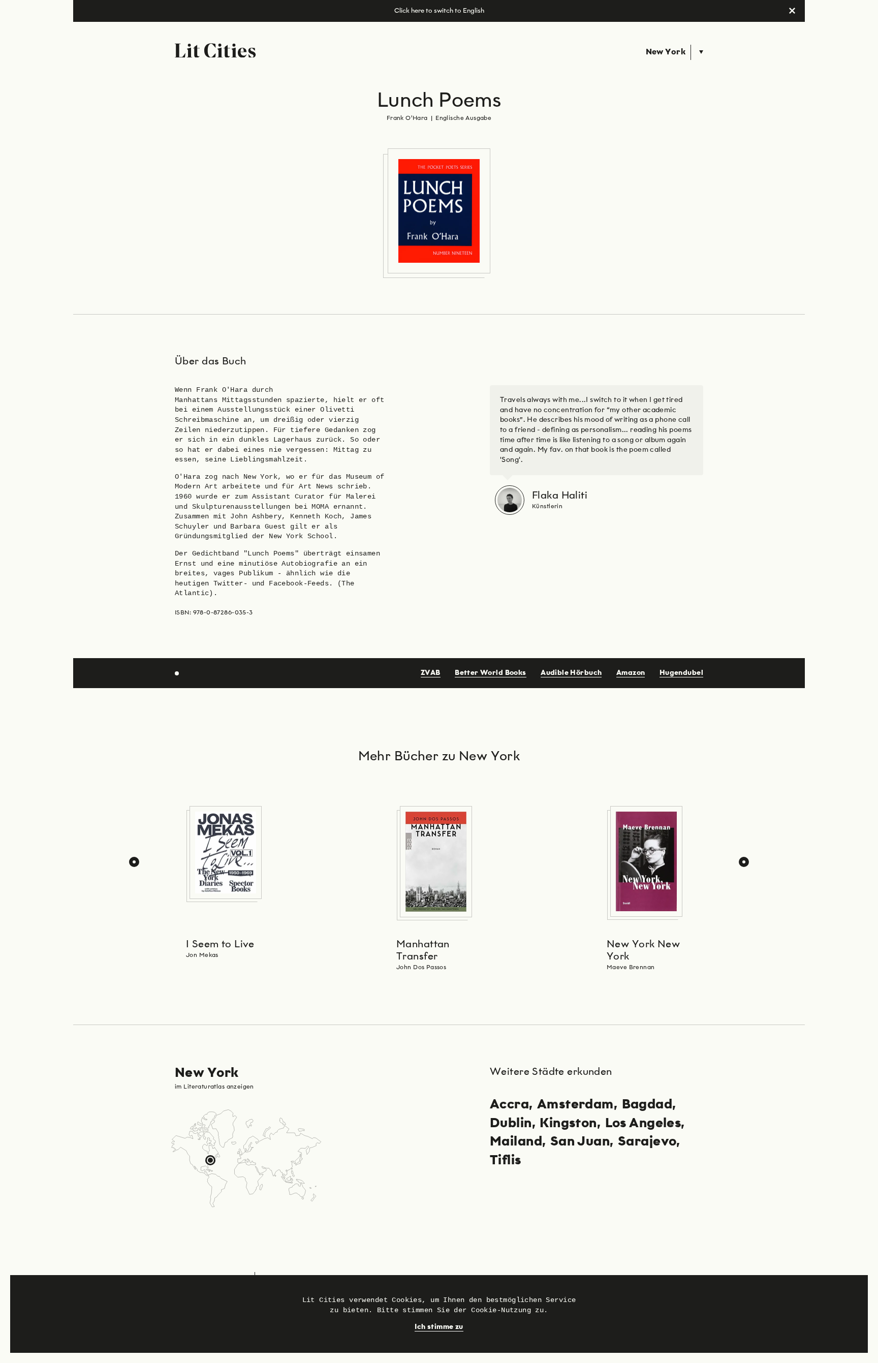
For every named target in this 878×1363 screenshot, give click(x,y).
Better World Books (490, 672)
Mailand (516, 1142)
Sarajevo (647, 1142)
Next (744, 862)
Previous (134, 862)
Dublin (511, 1123)
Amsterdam (575, 1104)
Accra (509, 1104)
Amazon (630, 672)
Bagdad (647, 1104)
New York (665, 52)
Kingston (568, 1123)
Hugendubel (681, 672)
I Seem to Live (220, 944)
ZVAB (431, 672)
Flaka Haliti (559, 495)
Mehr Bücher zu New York (439, 756)
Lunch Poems (439, 101)
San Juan (580, 1142)
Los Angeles (643, 1123)
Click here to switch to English (439, 11)
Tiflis (505, 1160)
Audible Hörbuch (571, 672)
